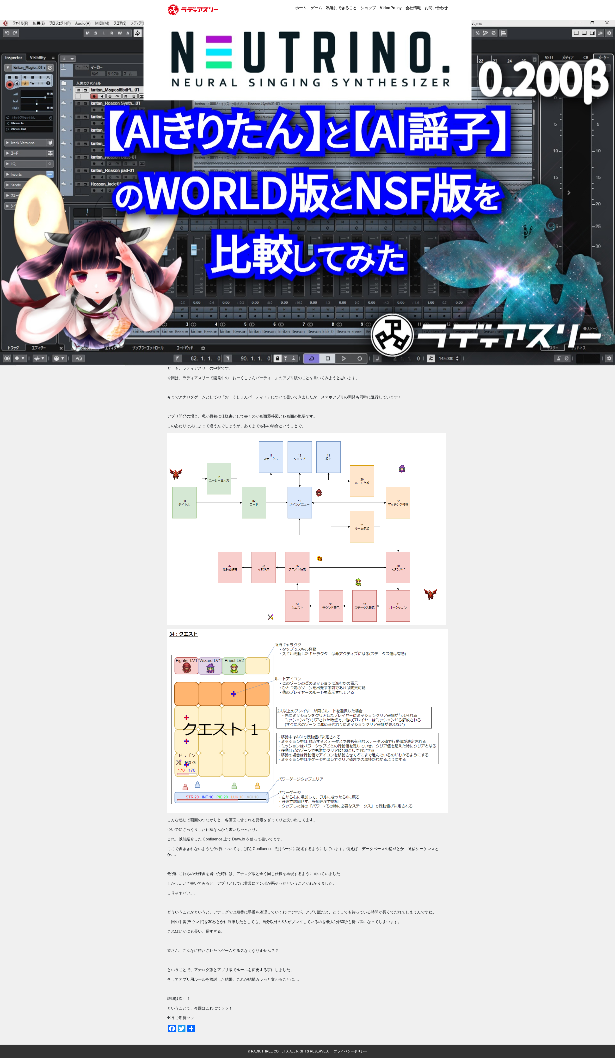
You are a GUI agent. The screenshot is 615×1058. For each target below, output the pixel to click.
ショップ (368, 8)
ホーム (301, 8)
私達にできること (341, 8)
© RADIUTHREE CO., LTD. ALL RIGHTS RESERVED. (288, 1051)
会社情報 (413, 8)
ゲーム (316, 8)
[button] (46, 192)
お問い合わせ (436, 8)
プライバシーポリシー (350, 1051)
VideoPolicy (391, 8)
